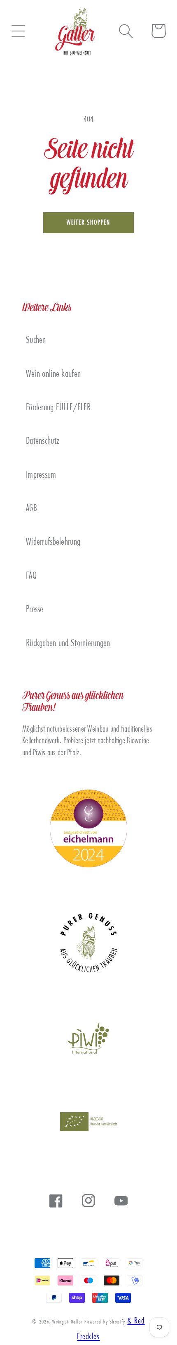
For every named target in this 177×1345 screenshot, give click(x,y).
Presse (35, 610)
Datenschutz (42, 441)
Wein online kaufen (53, 374)
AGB (31, 509)
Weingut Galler (67, 1322)
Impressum (41, 475)
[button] (18, 30)
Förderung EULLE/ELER (58, 408)
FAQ (31, 576)
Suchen (36, 340)
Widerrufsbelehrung (53, 542)
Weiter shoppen (88, 223)
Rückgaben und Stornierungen (68, 644)
